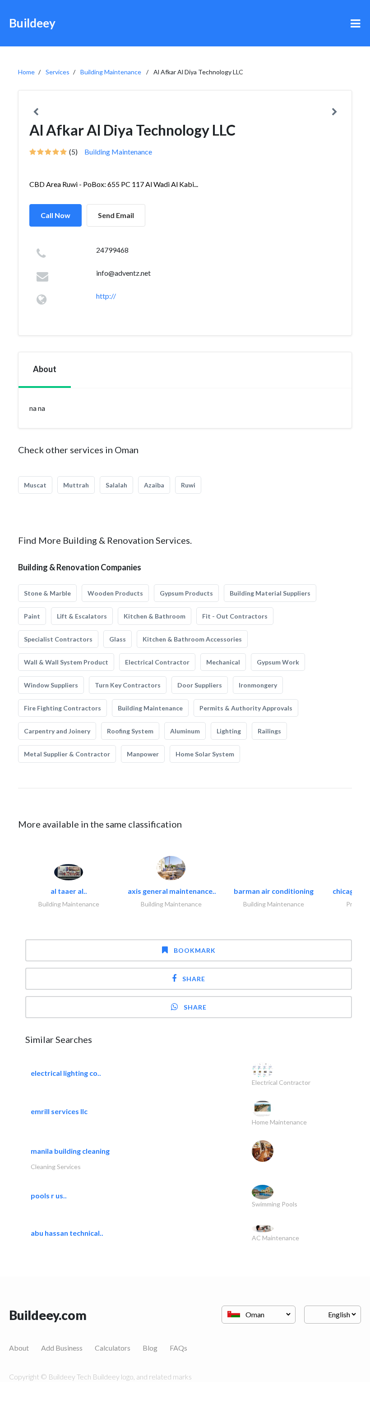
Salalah (116, 485)
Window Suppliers (51, 685)
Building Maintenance (110, 72)
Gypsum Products (186, 593)
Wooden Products (115, 593)
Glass (117, 639)
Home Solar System (205, 754)
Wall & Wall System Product (66, 662)
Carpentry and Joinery (57, 731)
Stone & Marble (47, 593)
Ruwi (188, 485)
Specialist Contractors (58, 639)
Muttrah (76, 485)
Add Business (62, 1347)
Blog (150, 1347)
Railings (269, 731)
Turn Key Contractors (128, 685)
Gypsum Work (278, 662)
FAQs (178, 1347)
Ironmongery (258, 685)
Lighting (229, 731)
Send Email (116, 215)
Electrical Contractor (157, 662)
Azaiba (154, 485)
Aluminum (185, 731)
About (19, 1347)
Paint (32, 616)
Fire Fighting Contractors (62, 708)
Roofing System (130, 731)
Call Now (55, 215)
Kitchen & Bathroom (154, 616)
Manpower (143, 754)
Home (26, 72)
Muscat (35, 485)
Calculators (112, 1347)
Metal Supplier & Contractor (67, 754)
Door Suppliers (199, 685)
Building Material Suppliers (270, 593)
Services (57, 72)
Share (193, 979)
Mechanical (223, 662)
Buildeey (32, 23)
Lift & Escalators (82, 616)
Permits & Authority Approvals (245, 708)
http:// (106, 295)
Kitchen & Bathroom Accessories (192, 639)
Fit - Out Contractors (235, 616)
